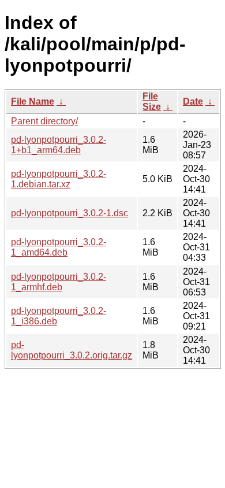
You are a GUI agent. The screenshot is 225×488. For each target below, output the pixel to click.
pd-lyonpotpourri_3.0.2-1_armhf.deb (58, 282)
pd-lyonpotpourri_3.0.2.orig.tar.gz (71, 350)
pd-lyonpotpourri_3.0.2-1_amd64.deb (58, 247)
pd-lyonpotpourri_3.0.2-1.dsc (69, 213)
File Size (151, 101)
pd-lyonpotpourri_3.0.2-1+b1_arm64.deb (58, 145)
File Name (32, 101)
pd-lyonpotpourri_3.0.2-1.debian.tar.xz (58, 179)
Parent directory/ (44, 121)
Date (193, 101)
